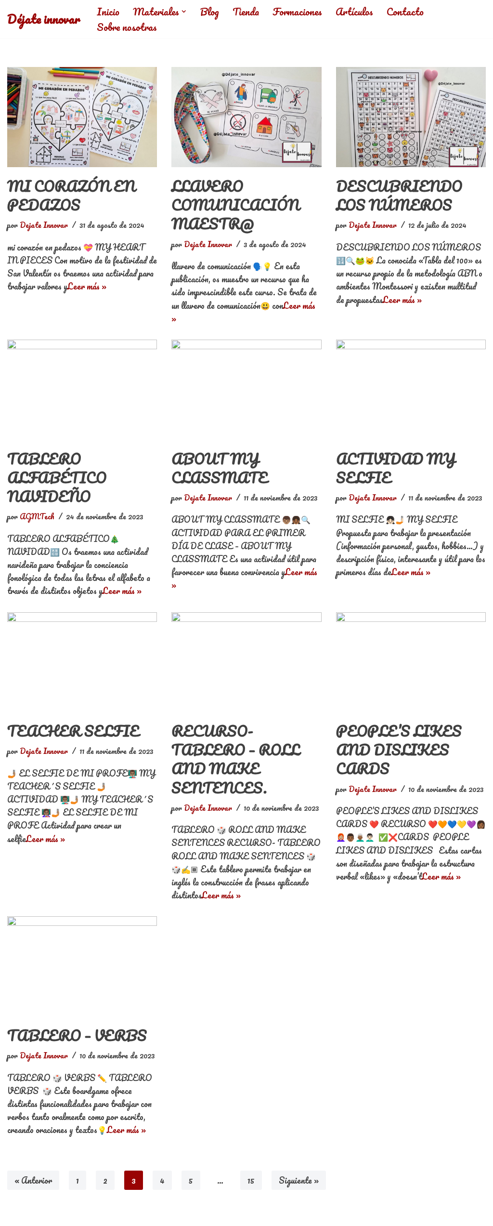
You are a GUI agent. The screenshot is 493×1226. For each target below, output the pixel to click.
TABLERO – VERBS (77, 1035)
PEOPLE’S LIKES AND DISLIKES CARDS (399, 749)
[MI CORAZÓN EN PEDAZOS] (82, 117)
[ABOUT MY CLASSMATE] (246, 390)
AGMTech (37, 516)
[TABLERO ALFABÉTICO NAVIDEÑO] (82, 390)
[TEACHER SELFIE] (82, 662)
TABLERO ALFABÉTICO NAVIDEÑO (56, 477)
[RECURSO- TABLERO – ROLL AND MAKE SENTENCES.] (246, 662)
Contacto (405, 11)
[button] (184, 11)
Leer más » (86, 286)
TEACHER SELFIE (73, 731)
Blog (209, 11)
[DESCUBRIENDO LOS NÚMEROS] (411, 117)
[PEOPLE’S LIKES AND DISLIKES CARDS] (411, 662)
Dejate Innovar (44, 225)
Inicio (108, 11)
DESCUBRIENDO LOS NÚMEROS (399, 195)
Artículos (354, 11)
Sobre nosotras (127, 27)
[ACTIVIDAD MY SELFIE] (411, 390)
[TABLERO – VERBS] (82, 966)
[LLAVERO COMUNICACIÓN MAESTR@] (246, 117)
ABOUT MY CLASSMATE (219, 468)
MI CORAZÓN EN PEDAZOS (71, 195)
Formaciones (297, 11)
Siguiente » (299, 1180)
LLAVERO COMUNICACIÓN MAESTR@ (235, 205)
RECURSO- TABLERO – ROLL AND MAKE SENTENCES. (235, 759)
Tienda (246, 11)
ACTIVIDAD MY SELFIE (395, 468)
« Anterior (33, 1180)
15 (251, 1180)
